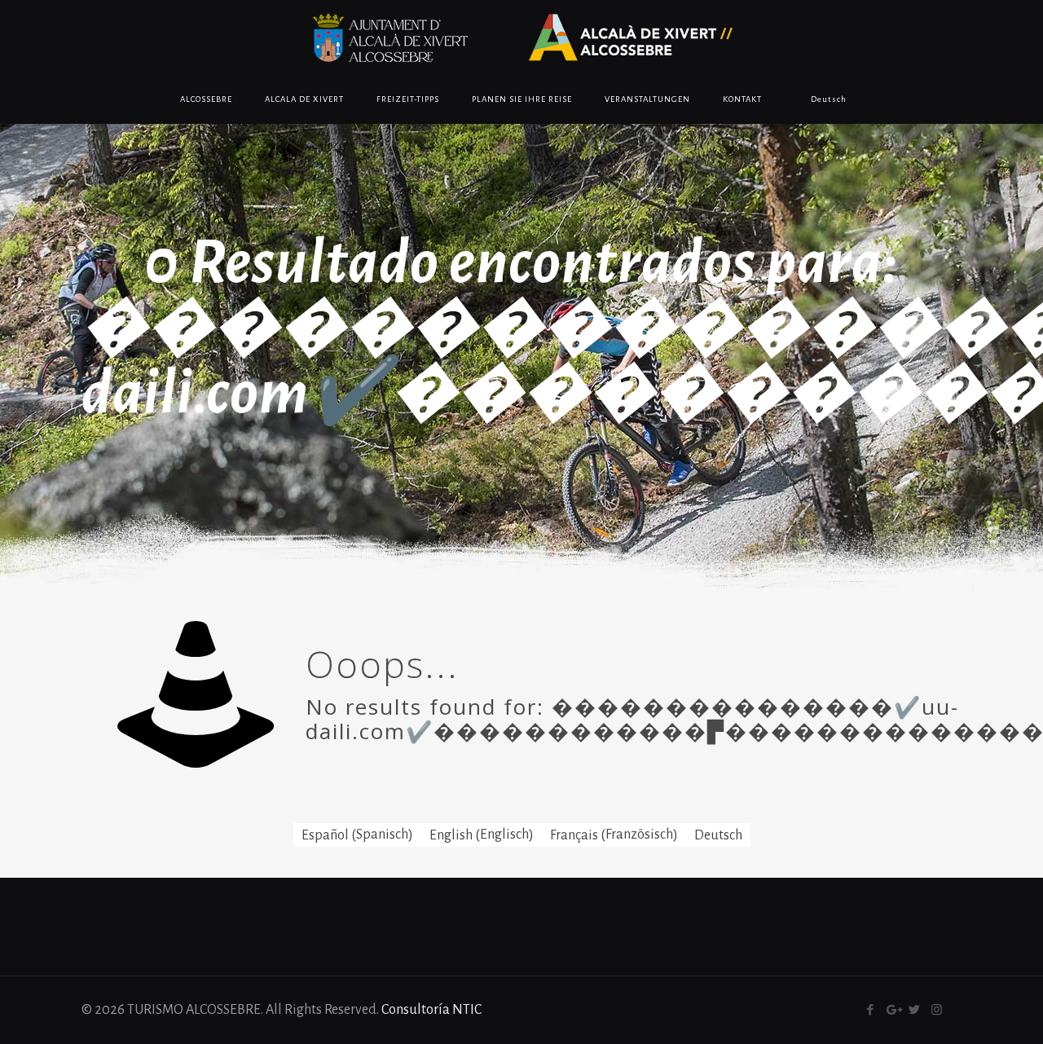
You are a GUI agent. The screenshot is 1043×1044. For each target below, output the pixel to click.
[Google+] (892, 1010)
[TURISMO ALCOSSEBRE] (521, 37)
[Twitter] (914, 1010)
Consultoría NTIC (431, 1009)
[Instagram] (936, 1010)
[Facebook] (870, 1010)
